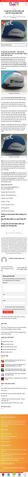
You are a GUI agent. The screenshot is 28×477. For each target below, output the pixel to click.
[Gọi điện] (14, 474)
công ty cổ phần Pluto (13, 242)
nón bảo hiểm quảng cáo (12, 250)
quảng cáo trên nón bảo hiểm (9, 251)
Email (4, 300)
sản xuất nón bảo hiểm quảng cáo (15, 253)
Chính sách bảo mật (5, 441)
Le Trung (8, 201)
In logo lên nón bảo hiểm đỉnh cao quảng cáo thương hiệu (12, 244)
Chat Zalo (8, 476)
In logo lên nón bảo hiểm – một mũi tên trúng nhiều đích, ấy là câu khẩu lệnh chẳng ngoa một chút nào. (14, 53)
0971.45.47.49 (15, 332)
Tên (4, 294)
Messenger (19, 476)
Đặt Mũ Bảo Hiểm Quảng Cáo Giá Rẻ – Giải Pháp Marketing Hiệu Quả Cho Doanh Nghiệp (15, 369)
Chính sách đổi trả (5, 439)
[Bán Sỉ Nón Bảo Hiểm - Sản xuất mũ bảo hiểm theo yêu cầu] (14, 4)
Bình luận (5, 282)
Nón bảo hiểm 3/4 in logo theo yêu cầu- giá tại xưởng (16, 378)
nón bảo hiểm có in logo (8, 249)
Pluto (18, 250)
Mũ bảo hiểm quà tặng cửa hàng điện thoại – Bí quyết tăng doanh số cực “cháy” (15, 365)
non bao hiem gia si (17, 249)
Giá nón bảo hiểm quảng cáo (10, 243)
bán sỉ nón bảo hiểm (10, 192)
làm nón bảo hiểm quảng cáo (12, 247)
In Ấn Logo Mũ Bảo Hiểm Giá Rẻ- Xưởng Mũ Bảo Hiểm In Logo (15, 374)
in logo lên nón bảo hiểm (22, 243)
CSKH (3, 476)
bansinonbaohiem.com (11, 195)
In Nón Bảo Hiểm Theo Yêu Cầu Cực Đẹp (13, 403)
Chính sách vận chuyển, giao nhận (9, 436)
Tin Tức (14, 9)
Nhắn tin (25, 476)
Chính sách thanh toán (6, 433)
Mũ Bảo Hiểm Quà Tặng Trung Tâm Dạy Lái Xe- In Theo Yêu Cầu (15, 360)
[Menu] (2, 4)
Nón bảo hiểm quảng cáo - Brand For (14, 468)
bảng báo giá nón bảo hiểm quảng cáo (15, 240)
